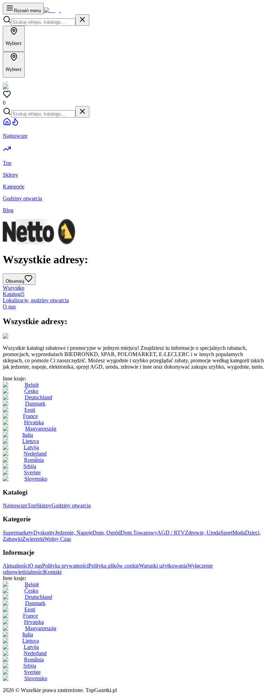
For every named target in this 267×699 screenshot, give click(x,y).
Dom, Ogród (106, 533)
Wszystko (13, 288)
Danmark (35, 404)
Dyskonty (44, 533)
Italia (27, 435)
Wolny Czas (57, 539)
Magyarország (40, 429)
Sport (226, 533)
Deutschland (38, 397)
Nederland (35, 454)
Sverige (32, 472)
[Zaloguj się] (5, 82)
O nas (9, 307)
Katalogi (13, 294)
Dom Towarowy (139, 533)
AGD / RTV (171, 533)
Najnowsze (15, 505)
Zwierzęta (33, 539)
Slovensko (35, 479)
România (34, 460)
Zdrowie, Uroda (202, 533)
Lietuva (30, 441)
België (32, 385)
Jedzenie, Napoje (73, 533)
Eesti (29, 410)
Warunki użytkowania (163, 566)
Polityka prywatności (65, 566)
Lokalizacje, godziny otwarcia (36, 300)
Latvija (31, 447)
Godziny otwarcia (71, 505)
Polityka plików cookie (113, 566)
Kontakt (53, 572)
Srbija (29, 466)
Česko (31, 391)
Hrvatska (34, 422)
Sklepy (43, 505)
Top (31, 505)
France (30, 416)
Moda (238, 533)
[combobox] (43, 22)
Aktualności (16, 566)
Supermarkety (18, 533)
